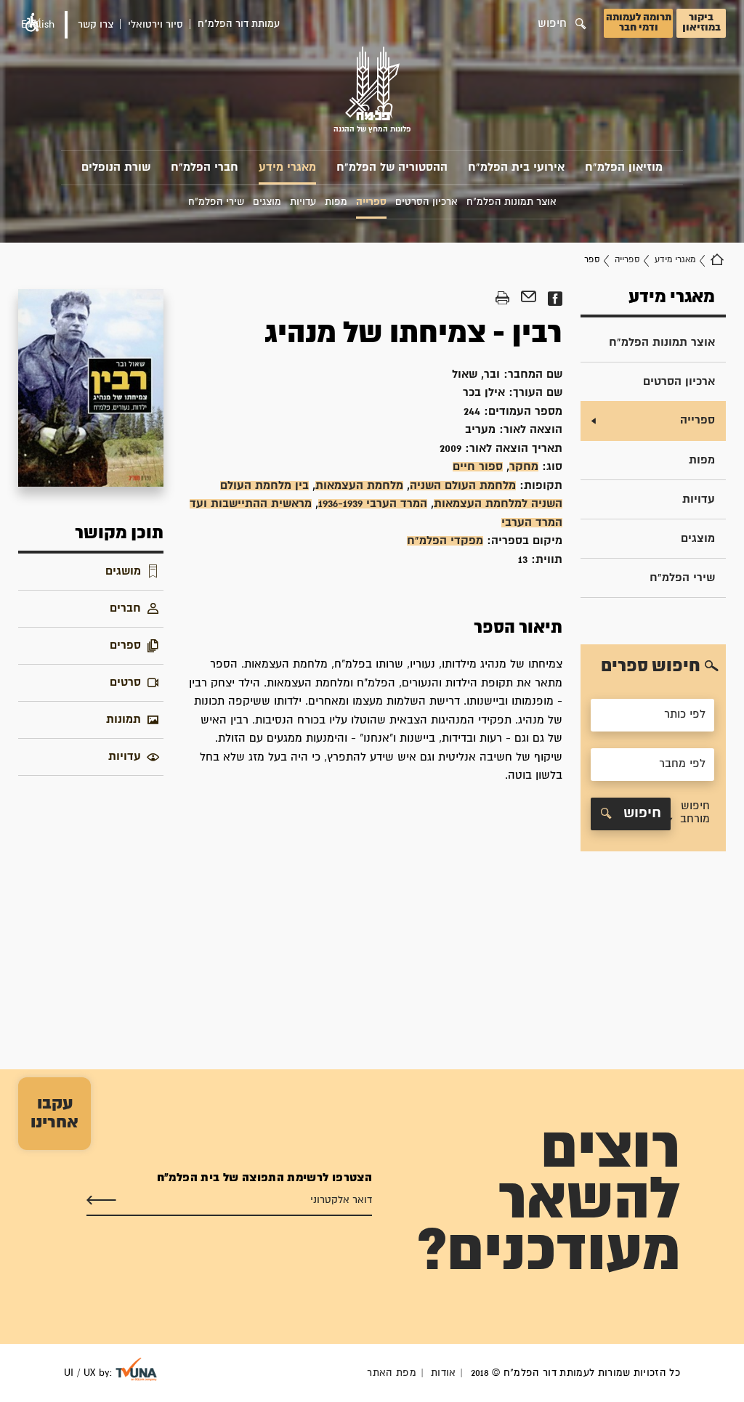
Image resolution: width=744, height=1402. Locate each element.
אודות (443, 1373)
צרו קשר (95, 24)
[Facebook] (554, 298)
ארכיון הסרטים (679, 381)
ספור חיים (478, 466)
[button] (690, 814)
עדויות (698, 499)
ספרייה (627, 260)
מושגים (123, 571)
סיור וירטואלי (155, 24)
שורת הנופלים (115, 167)
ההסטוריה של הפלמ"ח (392, 167)
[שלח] (101, 1200)
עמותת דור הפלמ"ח (239, 24)
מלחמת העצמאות (359, 485)
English (37, 24)
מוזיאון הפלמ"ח (624, 167)
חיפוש (640, 813)
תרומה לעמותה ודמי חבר (638, 22)
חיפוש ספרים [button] (650, 666)
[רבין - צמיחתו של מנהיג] (90, 388)
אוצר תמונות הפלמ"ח (662, 342)
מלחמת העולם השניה (463, 485)
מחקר (523, 466)
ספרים (125, 645)
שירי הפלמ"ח (682, 578)
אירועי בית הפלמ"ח (516, 167)
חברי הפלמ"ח (204, 167)
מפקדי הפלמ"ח (445, 541)
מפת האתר (391, 1373)
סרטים (125, 682)
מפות (702, 460)
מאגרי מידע (287, 167)
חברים (125, 608)
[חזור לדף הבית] (717, 260)
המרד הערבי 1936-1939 (372, 503)
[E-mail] (528, 298)
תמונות (123, 719)
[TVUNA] (136, 1369)
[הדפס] (502, 298)
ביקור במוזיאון (701, 22)
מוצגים (698, 538)
